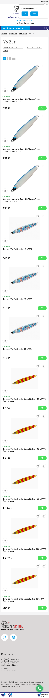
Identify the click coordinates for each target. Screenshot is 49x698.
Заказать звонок (25, 20)
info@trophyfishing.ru (9, 665)
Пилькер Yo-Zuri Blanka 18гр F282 (17, 249)
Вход (21, 23)
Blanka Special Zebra (34, 48)
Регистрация (29, 23)
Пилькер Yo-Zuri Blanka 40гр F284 (17, 349)
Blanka (5, 51)
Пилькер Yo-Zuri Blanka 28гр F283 (17, 299)
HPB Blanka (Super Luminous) (13, 48)
